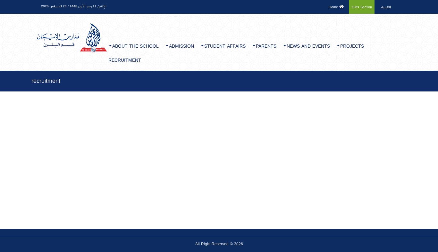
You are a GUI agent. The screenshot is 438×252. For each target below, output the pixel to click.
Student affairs (225, 46)
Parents (266, 46)
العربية (386, 7)
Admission (181, 46)
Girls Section (362, 7)
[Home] (71, 25)
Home (334, 7)
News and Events (308, 46)
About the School (135, 46)
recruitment (124, 60)
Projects (352, 46)
